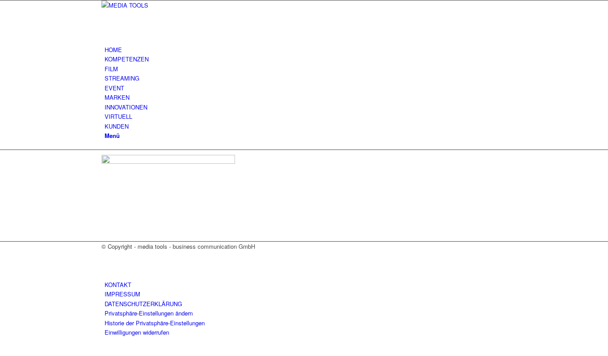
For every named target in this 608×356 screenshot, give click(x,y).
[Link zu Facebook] (107, 255)
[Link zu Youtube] (107, 266)
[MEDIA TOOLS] (168, 5)
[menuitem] (306, 49)
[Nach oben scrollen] (2, 351)
